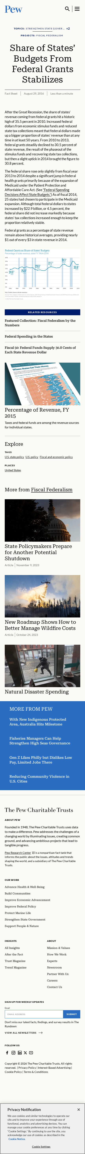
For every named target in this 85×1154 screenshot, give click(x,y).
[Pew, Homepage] (14, 9)
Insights (11, 940)
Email (7, 1008)
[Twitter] (25, 1053)
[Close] (78, 1109)
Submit (72, 1014)
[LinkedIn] (19, 1052)
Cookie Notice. (17, 1139)
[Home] (39, 810)
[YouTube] (31, 1052)
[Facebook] (7, 1052)
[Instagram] (13, 1052)
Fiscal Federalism (52, 490)
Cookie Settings (41, 1146)
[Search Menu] (67, 9)
